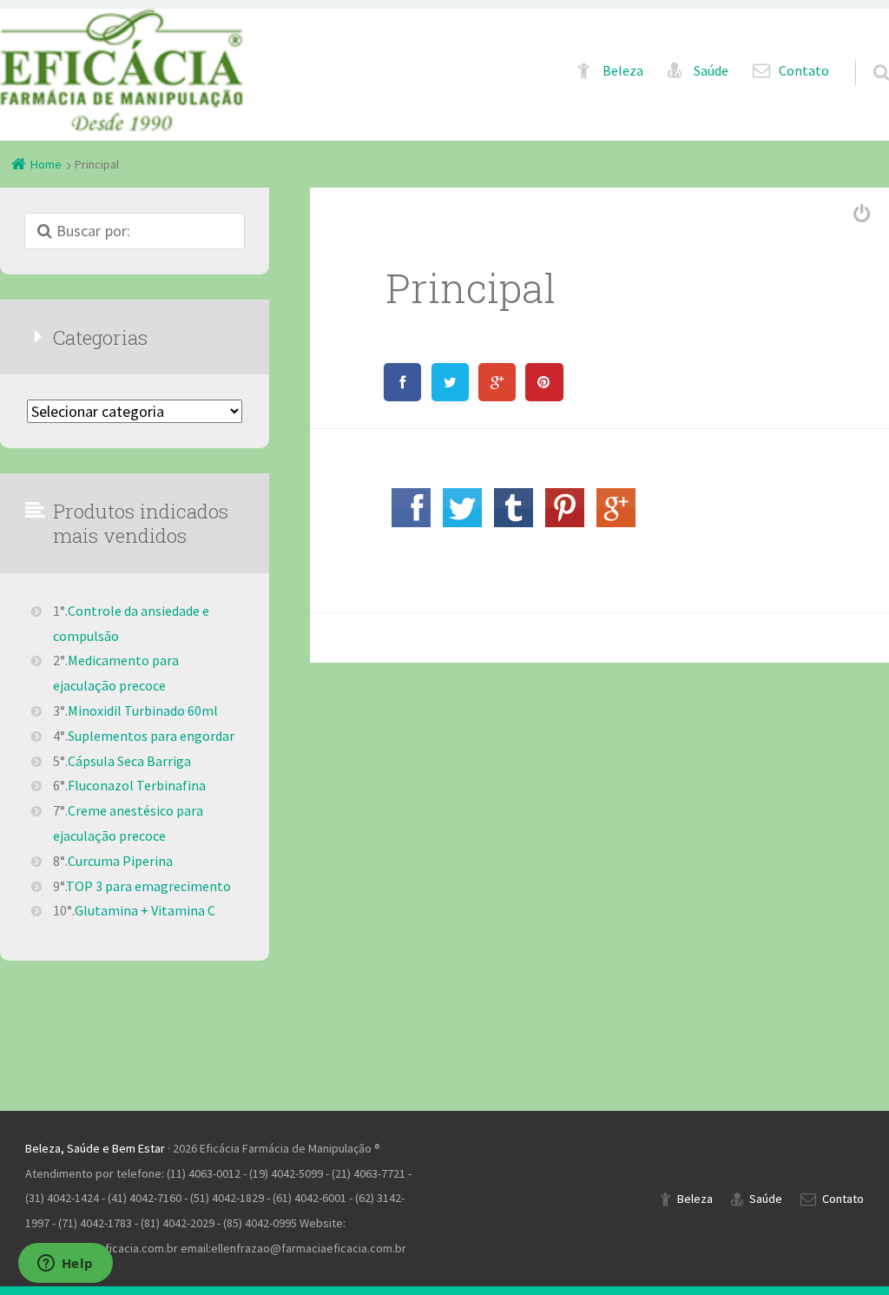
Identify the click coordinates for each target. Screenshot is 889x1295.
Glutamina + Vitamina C (145, 910)
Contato (804, 70)
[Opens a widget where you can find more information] (65, 1264)
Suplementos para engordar (151, 735)
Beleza (623, 70)
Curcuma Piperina (120, 860)
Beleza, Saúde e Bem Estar (95, 1148)
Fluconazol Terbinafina (137, 785)
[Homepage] (121, 70)
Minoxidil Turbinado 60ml (143, 710)
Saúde (711, 70)
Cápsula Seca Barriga (129, 761)
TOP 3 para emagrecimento (148, 886)
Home (46, 164)
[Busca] (865, 55)
